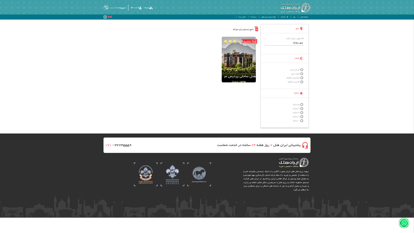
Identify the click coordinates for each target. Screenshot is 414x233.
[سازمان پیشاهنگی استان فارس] (146, 185)
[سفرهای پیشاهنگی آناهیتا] (172, 185)
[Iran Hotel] (292, 12)
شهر (299, 29)
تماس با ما (242, 17)
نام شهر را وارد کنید (295, 38)
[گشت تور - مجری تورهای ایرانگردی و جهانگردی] (199, 185)
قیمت (298, 58)
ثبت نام (136, 8)
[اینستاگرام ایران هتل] (105, 18)
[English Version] (110, 17)
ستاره (298, 93)
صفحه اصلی (304, 17)
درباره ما (253, 17)
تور (294, 17)
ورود (148, 8)
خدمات (285, 17)
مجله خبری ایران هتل (268, 17)
